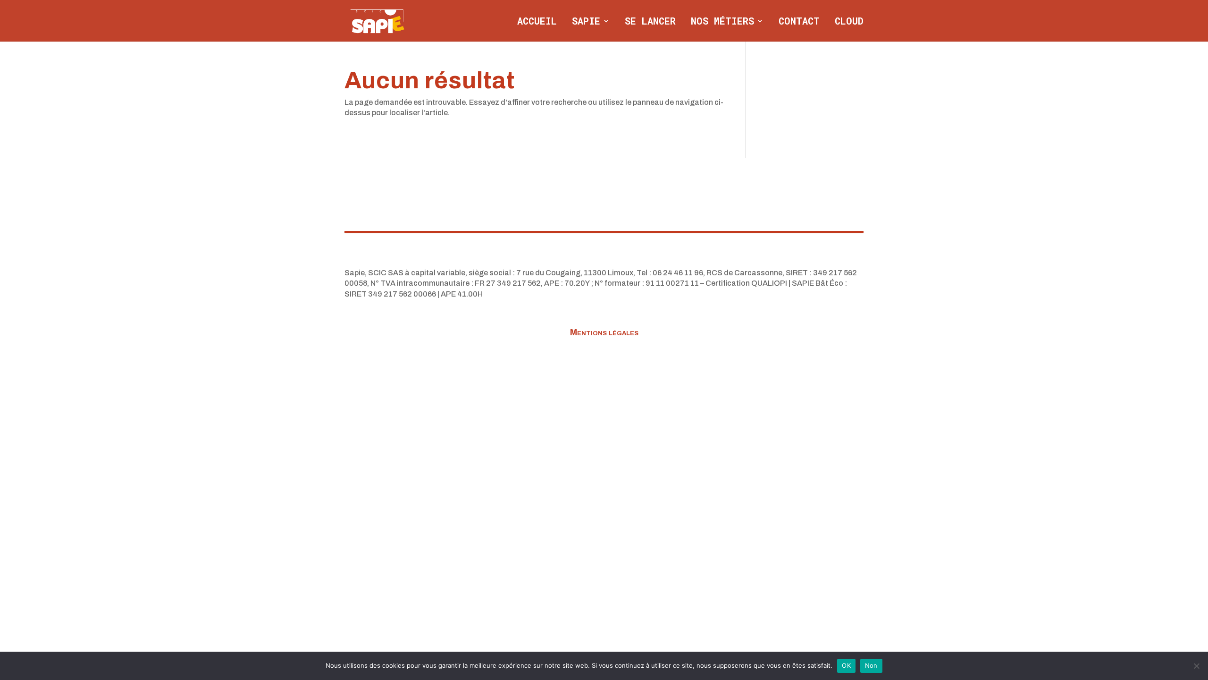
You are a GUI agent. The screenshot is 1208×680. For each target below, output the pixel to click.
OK (846, 665)
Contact (799, 22)
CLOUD (849, 22)
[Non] (1196, 666)
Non (871, 665)
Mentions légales (604, 333)
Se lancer (650, 22)
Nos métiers (722, 22)
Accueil (537, 22)
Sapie (586, 22)
